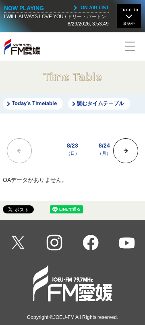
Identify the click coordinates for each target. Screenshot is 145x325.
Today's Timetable (34, 103)
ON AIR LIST (95, 8)
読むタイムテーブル (100, 103)
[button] (125, 150)
